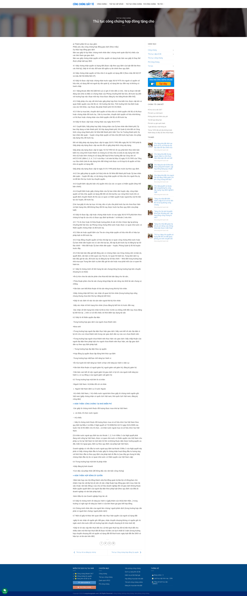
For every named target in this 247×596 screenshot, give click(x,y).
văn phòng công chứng (142, 593)
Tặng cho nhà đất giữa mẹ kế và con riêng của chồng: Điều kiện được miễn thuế (163, 226)
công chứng (117, 593)
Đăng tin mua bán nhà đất (133, 585)
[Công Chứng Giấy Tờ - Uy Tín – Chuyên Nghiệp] (83, 4)
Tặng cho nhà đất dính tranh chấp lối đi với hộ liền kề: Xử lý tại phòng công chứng (163, 202)
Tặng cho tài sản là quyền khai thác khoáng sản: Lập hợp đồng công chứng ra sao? (163, 214)
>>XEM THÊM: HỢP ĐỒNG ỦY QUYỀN (88, 475)
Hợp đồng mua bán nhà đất (134, 579)
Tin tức (160, 4)
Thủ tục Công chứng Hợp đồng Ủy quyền (125, 552)
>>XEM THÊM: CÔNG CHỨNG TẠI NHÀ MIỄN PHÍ (92, 404)
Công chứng (102, 4)
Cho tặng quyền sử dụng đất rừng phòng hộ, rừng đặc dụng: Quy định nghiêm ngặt (164, 189)
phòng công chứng (128, 593)
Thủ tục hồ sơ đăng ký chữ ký (86, 552)
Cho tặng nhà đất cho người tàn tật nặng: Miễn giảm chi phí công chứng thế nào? (164, 177)
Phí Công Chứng (149, 4)
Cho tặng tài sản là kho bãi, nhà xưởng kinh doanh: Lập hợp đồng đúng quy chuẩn (163, 167)
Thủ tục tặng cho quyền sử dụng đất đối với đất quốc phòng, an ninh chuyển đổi (163, 237)
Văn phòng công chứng (133, 568)
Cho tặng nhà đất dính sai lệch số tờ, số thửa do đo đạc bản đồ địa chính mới (163, 145)
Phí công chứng (85, 587)
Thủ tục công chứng (134, 4)
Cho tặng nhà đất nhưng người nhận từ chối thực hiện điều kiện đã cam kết (163, 156)
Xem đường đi (85, 582)
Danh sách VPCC (104, 580)
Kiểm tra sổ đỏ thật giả (132, 575)
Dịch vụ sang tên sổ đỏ (132, 572)
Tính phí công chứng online (134, 582)
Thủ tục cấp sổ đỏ (116, 4)
